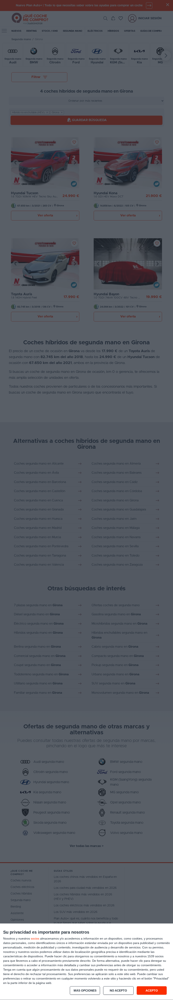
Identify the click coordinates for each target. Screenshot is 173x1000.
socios (35, 938)
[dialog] (86, 962)
